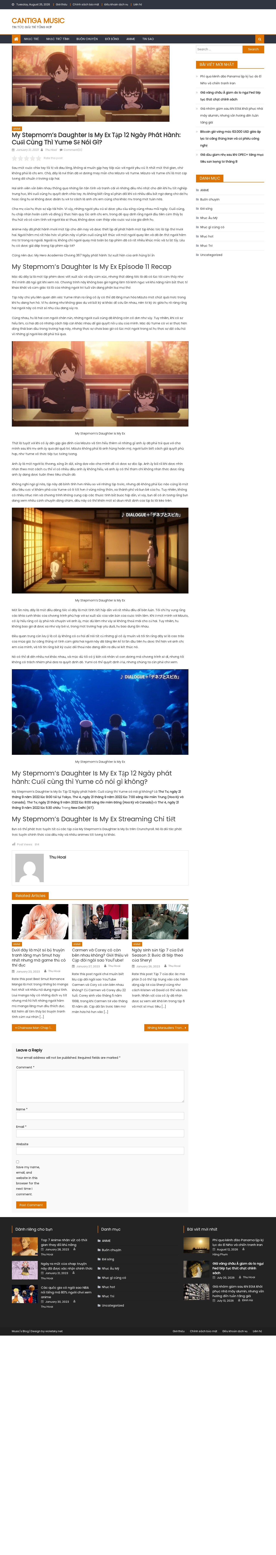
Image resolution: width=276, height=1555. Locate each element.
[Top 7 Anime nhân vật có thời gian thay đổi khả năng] (25, 1246)
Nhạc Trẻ (31, 39)
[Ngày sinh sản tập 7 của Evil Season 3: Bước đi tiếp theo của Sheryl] (160, 921)
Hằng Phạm (220, 1254)
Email (21, 1127)
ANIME (130, 39)
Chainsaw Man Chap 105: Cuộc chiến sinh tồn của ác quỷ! (36, 1028)
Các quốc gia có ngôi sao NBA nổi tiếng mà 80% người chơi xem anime (66, 1292)
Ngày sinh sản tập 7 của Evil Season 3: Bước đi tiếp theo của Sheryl (157, 955)
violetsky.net (54, 1331)
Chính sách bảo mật (86, 4)
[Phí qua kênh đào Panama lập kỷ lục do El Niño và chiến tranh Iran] (196, 1245)
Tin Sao (148, 39)
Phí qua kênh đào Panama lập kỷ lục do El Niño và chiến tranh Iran (230, 79)
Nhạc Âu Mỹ (209, 218)
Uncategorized (211, 255)
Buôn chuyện (87, 39)
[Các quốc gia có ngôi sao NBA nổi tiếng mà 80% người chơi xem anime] (25, 1294)
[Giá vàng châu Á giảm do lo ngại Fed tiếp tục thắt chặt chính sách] (196, 1269)
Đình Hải (247, 1300)
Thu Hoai (51, 150)
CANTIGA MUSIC (38, 20)
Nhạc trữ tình (57, 39)
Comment (25, 1067)
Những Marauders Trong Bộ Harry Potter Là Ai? (168, 1028)
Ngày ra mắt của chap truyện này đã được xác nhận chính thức (67, 1266)
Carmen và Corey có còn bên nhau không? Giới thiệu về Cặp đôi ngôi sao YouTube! (100, 955)
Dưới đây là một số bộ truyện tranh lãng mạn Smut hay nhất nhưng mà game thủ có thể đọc (39, 958)
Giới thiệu (61, 4)
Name (22, 1109)
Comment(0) (73, 150)
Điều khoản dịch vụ (116, 4)
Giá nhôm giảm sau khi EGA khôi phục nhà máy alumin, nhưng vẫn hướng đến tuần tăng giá (231, 115)
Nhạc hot (206, 236)
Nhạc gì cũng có (212, 227)
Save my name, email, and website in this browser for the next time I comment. (28, 1180)
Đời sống (112, 39)
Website (22, 1144)
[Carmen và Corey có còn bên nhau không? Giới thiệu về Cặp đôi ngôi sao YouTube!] (100, 921)
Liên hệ (137, 4)
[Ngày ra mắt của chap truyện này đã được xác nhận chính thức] (25, 1270)
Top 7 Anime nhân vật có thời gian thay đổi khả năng (64, 1242)
